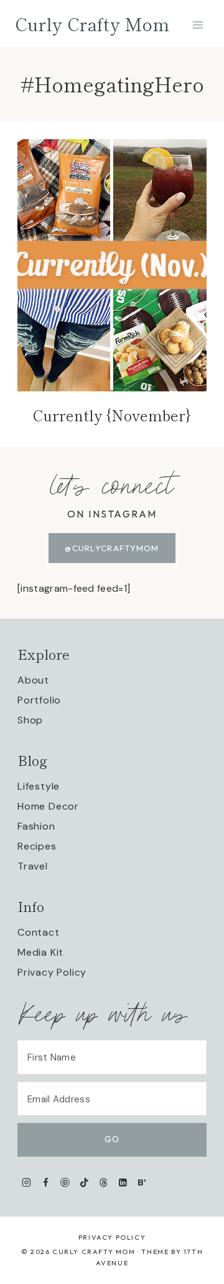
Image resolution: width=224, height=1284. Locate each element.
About (33, 680)
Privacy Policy (51, 972)
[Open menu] (197, 24)
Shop (30, 720)
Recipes (37, 846)
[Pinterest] (65, 1183)
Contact (38, 932)
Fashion (36, 826)
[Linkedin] (123, 1183)
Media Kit (40, 952)
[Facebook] (46, 1183)
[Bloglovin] (142, 1183)
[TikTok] (84, 1183)
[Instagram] (26, 1183)
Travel (32, 866)
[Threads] (104, 1183)
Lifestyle (38, 786)
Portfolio (39, 700)
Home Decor (48, 806)
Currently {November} (112, 415)
